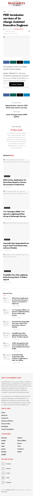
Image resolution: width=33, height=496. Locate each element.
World (19, 452)
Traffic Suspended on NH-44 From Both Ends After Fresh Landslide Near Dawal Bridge (21, 346)
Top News (7, 271)
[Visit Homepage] (16, 3)
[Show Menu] (2, 3)
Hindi (3, 443)
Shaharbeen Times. (10, 490)
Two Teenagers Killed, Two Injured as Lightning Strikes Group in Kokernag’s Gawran (14, 213)
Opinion (19, 438)
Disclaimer (4, 426)
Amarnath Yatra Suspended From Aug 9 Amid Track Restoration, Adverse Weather (16, 245)
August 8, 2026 (7, 250)
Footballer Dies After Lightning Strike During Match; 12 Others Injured (15, 277)
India (2, 446)
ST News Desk (18, 29)
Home (4, 11)
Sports (19, 443)
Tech (19, 446)
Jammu (3, 449)
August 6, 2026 (7, 282)
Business (4, 438)
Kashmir (10, 11)
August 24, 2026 (7, 187)
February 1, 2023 (10, 31)
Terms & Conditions (7, 429)
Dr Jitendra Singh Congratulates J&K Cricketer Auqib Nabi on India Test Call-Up (19, 357)
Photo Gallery (21, 441)
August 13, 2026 (7, 219)
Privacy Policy (5, 424)
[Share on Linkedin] (26, 62)
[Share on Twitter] (20, 62)
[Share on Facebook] (6, 62)
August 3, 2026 (16, 351)
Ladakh (3, 454)
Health (3, 441)
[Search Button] (31, 3)
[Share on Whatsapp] (13, 62)
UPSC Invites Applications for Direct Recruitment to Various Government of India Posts (14, 182)
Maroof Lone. (4, 492)
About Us (4, 415)
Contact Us (4, 418)
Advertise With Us (7, 421)
